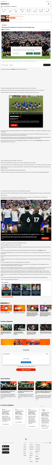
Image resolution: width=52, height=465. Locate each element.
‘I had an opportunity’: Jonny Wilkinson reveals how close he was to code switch (36, 293)
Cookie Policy (38, 449)
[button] (51, 6)
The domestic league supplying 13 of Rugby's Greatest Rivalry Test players (6, 412)
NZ (30, 459)
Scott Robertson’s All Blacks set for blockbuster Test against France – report (23, 234)
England (40, 250)
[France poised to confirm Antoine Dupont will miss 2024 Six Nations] (16, 287)
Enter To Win (13, 17)
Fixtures (25, 446)
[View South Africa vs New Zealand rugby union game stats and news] (35, 11)
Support (37, 456)
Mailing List (31, 449)
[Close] (40, 48)
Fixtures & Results (7, 6)
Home (25, 444)
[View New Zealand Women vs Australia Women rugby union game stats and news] (16, 11)
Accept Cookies (37, 53)
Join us (14, 125)
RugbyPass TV (14, 6)
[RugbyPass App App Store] (9, 446)
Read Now (45, 238)
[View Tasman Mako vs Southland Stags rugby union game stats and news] (10, 11)
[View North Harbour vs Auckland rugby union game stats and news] (22, 11)
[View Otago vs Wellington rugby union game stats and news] (47, 11)
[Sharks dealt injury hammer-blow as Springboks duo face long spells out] (26, 287)
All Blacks (13, 69)
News (2, 6)
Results (25, 449)
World (31, 457)
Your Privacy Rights (15, 53)
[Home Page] (5, 4)
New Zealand (39, 140)
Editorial (37, 461)
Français (31, 461)
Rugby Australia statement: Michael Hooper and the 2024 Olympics (6, 292)
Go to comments (5, 424)
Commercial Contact (38, 459)
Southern (31, 455)
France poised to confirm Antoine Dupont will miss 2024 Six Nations (16, 292)
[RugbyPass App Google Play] (9, 449)
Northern (31, 453)
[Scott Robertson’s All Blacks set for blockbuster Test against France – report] (26, 216)
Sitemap (25, 455)
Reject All (29, 53)
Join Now (31, 444)
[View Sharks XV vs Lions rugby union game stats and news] (3, 11)
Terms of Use (38, 446)
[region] (26, 51)
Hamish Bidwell (6, 29)
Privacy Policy (38, 444)
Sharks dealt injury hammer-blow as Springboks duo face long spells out (26, 293)
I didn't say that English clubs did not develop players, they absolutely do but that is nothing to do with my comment (6, 419)
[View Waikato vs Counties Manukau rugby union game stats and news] (41, 11)
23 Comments (5, 65)
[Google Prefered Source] (46, 65)
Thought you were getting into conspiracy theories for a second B (19, 418)
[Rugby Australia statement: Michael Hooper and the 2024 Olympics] (6, 287)
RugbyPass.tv (32, 446)
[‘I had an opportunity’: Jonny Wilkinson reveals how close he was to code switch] (36, 287)
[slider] (26, 111)
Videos (25, 453)
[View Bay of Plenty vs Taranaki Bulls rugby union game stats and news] (28, 11)
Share (12, 65)
